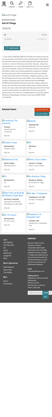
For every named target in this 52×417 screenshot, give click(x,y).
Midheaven (4, 4)
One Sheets (7, 283)
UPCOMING (8, 242)
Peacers (7, 127)
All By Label (42, 114)
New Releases (8, 267)
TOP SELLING (8, 245)
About (5, 281)
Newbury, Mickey (35, 180)
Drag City (7, 28)
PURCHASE (14, 48)
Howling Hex (34, 125)
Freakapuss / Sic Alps (37, 197)
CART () (30, 7)
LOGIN (20, 7)
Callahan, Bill (34, 221)
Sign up (46, 295)
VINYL (5, 250)
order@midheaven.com (36, 271)
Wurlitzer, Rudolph (11, 199)
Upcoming (7, 269)
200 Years (32, 146)
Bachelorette (8, 19)
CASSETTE (7, 256)
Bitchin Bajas (9, 163)
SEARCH (12, 7)
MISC (5, 258)
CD (4, 248)
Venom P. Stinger (35, 163)
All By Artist (42, 110)
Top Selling (7, 272)
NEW (5, 240)
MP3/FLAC (7, 253)
